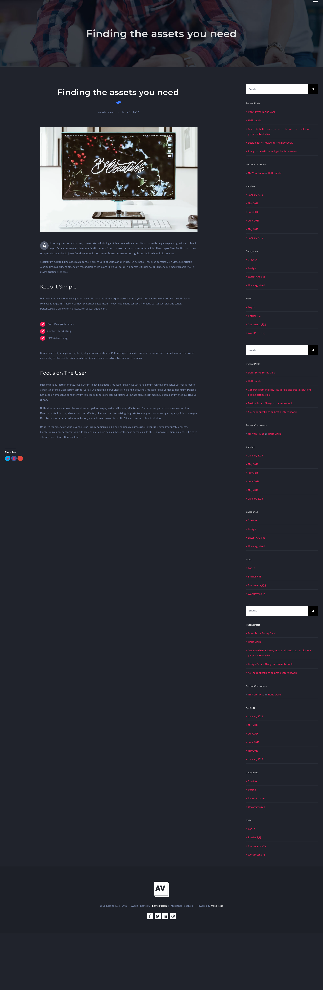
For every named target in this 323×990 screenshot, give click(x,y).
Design (252, 268)
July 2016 (253, 212)
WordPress (217, 905)
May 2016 (253, 229)
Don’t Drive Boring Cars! (262, 111)
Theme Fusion (158, 905)
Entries (254, 315)
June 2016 (253, 220)
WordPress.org (256, 333)
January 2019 (255, 194)
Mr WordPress (256, 173)
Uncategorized (256, 285)
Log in (251, 307)
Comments (257, 324)
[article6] (119, 129)
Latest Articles (256, 276)
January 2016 (255, 238)
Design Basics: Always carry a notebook (270, 142)
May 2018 (253, 203)
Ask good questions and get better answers (272, 151)
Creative (253, 259)
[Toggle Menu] (315, 1)
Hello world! (255, 120)
